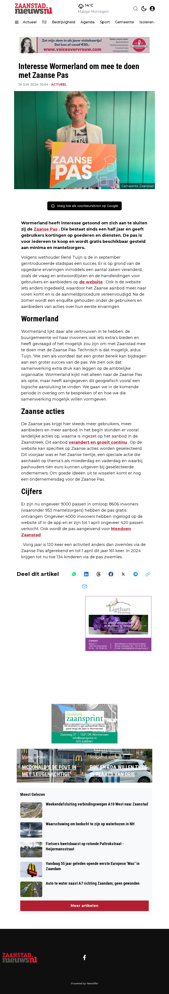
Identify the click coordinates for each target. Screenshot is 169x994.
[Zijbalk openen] (16, 22)
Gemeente (124, 22)
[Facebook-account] (84, 957)
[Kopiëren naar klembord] (147, 574)
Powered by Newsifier (84, 983)
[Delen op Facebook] (111, 574)
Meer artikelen (84, 906)
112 (44, 22)
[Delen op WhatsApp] (74, 574)
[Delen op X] (123, 574)
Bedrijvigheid (63, 22)
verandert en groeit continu (98, 442)
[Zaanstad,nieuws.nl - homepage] (34, 8)
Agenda (88, 22)
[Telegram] (135, 574)
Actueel (30, 22)
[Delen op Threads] (98, 574)
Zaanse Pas (45, 229)
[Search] (135, 8)
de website (91, 282)
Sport (105, 22)
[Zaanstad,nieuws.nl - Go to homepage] (20, 957)
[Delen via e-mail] (84, 586)
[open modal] (152, 8)
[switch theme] (144, 8)
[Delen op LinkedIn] (86, 574)
